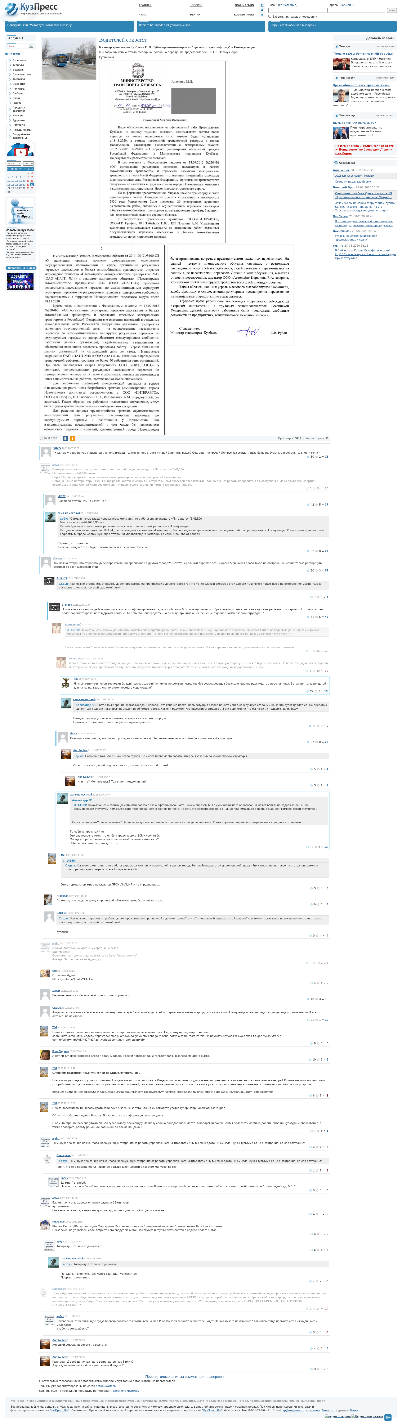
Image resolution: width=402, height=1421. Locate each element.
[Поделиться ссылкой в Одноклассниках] (72, 438)
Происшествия (22, 74)
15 (28, 180)
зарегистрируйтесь (126, 1390)
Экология (18, 69)
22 (28, 184)
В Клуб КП (15, 38)
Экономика (19, 60)
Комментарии (244, 14)
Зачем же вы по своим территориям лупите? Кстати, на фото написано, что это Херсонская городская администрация (366, 206)
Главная (145, 5)
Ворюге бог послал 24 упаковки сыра (164, 25)
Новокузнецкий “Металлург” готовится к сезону (39, 25)
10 (9, 180)
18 (12, 184)
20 (20, 184)
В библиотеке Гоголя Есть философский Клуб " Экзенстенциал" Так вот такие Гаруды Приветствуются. (365, 254)
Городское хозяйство (19, 109)
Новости (196, 5)
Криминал (19, 79)
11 (13, 180)
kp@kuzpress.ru (293, 1410)
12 (16, 180)
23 (32, 184)
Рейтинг (196, 14)
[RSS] (262, 5)
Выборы (18, 93)
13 (20, 180)
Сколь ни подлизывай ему (353, 181)
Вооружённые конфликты (21, 136)
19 (16, 184)
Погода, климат (22, 129)
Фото (142, 14)
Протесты (19, 125)
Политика (18, 88)
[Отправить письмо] (262, 14)
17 (9, 184)
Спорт (16, 98)
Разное (17, 102)
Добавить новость (380, 38)
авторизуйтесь (106, 1386)
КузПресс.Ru (59, 1410)
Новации (18, 115)
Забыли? (346, 4)
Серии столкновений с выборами (293, 25)
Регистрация (287, 4)
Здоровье (19, 120)
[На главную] (262, 10)
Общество (19, 83)
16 (32, 180)
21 (24, 184)
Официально (244, 5)
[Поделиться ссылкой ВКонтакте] (65, 438)
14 (24, 180)
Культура (18, 65)
